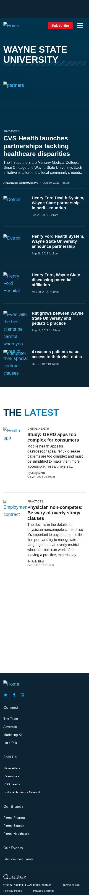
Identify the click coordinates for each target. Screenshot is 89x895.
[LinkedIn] (6, 695)
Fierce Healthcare (16, 833)
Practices (35, 501)
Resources (11, 776)
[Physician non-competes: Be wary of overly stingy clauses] (16, 509)
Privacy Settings (44, 890)
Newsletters (11, 768)
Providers (11, 131)
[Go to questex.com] (14, 876)
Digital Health (38, 428)
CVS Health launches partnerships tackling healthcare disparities (36, 146)
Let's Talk (10, 743)
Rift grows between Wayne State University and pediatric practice (58, 318)
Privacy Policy (12, 890)
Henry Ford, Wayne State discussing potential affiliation (56, 280)
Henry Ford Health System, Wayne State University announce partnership (58, 241)
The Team (10, 718)
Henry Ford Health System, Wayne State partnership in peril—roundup (58, 203)
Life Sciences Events (18, 859)
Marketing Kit (12, 735)
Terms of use (71, 885)
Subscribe (60, 25)
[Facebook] (15, 695)
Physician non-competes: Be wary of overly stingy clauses (55, 513)
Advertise (10, 727)
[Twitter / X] (24, 695)
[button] (80, 25)
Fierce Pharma (14, 817)
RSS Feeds (11, 784)
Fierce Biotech (13, 825)
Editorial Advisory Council (21, 792)
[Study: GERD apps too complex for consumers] (13, 434)
